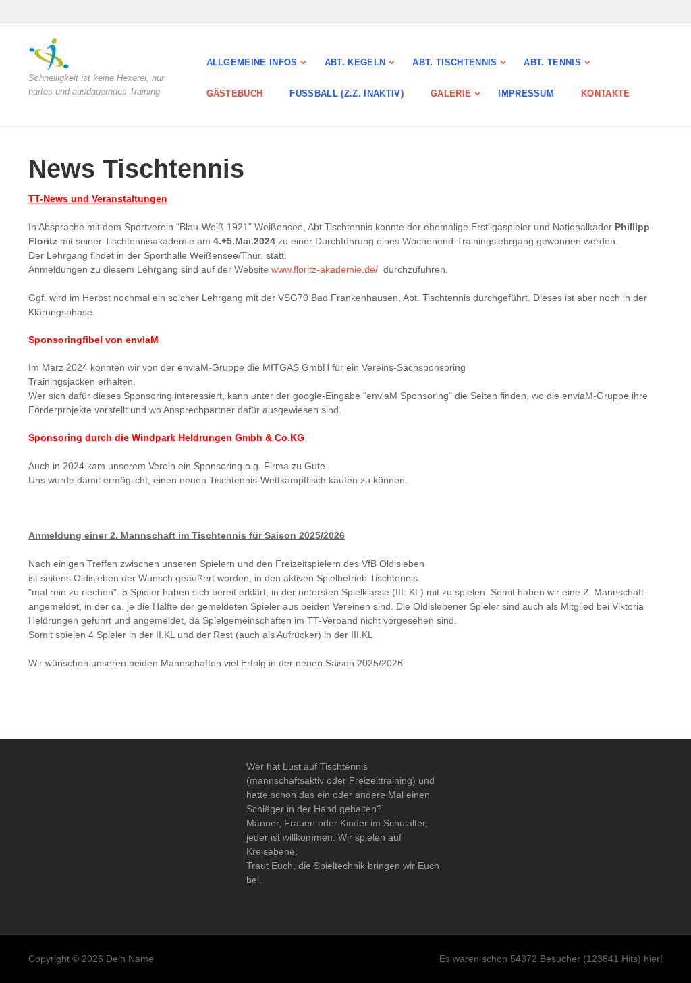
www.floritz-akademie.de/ (324, 269)
